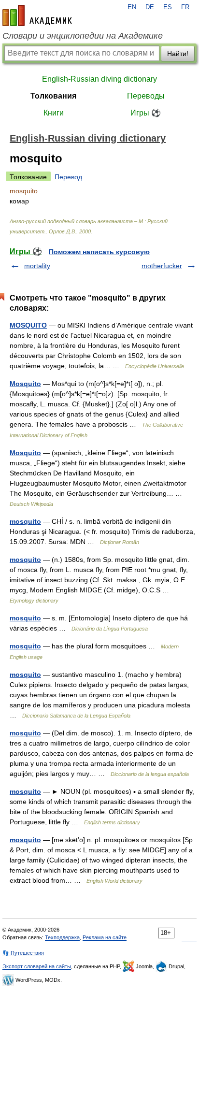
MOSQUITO (28, 325)
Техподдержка (62, 937)
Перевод (68, 177)
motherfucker (162, 266)
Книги (53, 113)
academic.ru (37, 15)
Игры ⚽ (145, 113)
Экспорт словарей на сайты (36, 966)
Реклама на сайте (105, 937)
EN (132, 7)
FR (185, 7)
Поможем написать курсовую (99, 252)
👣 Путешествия (23, 953)
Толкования (53, 96)
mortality (37, 266)
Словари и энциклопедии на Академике (82, 36)
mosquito (25, 521)
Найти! (177, 53)
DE (149, 7)
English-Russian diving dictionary (99, 79)
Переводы (146, 96)
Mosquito (25, 384)
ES (167, 7)
